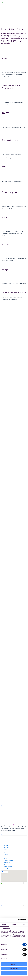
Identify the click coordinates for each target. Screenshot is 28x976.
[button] (9, 63)
